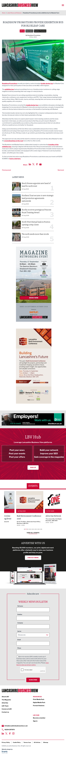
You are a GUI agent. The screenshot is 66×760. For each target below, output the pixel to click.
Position (19, 614)
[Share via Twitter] (33, 164)
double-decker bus (47, 83)
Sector (19, 631)
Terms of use (27, 742)
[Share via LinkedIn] (30, 164)
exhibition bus (9, 89)
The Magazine (6, 700)
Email (19, 639)
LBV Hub (22, 31)
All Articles (37, 742)
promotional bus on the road (13, 141)
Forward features (38, 705)
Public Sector (29, 31)
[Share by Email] (40, 164)
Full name (20, 606)
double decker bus (32, 105)
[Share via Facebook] (37, 164)
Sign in (35, 721)
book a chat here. (15, 158)
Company (20, 623)
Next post (61, 170)
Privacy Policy (6, 742)
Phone (19, 648)
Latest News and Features (14, 13)
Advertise (5, 703)
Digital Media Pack (39, 702)
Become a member (39, 718)
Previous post (6, 170)
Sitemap (45, 742)
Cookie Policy (17, 742)
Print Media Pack (38, 699)
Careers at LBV (7, 709)
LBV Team (5, 706)
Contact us (5, 712)
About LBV (5, 696)
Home (3, 13)
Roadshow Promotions (40, 31)
